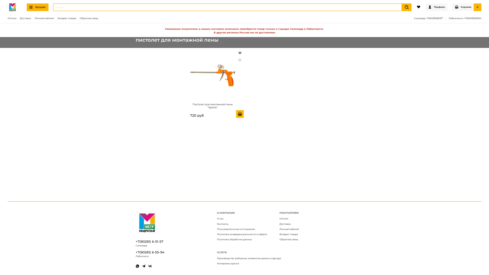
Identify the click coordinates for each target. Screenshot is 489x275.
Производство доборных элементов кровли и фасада (249, 258)
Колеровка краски (228, 263)
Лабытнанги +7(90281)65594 (465, 18)
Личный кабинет (44, 18)
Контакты (222, 224)
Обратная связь (89, 18)
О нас (220, 218)
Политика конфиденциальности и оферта (242, 234)
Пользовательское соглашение (236, 229)
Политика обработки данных (234, 239)
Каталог (40, 7)
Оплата (12, 18)
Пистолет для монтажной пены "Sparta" (213, 106)
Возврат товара (67, 18)
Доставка (25, 18)
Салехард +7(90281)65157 (428, 18)
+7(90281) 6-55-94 (150, 252)
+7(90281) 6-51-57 (149, 241)
